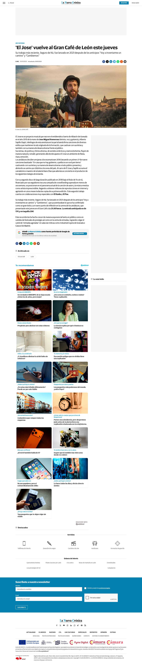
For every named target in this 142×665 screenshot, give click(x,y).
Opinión (104, 632)
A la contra (70, 563)
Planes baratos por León (53, 563)
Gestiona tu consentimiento (100, 636)
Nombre (18, 586)
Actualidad (30, 632)
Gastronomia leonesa (33, 563)
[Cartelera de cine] (73, 544)
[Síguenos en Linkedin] (71, 625)
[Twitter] (107, 61)
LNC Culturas (20, 43)
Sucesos (52, 632)
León (32, 256)
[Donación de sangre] (49, 544)
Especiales (82, 632)
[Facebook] (103, 61)
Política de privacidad (48, 636)
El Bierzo (42, 632)
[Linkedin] (110, 61)
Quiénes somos (76, 636)
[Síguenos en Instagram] (67, 625)
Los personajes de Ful (33, 568)
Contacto (87, 636)
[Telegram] (114, 61)
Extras (113, 632)
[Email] (125, 61)
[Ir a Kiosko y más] (78, 625)
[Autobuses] (94, 544)
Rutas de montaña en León (87, 563)
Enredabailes (111, 563)
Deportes (93, 632)
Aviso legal (36, 636)
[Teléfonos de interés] (24, 544)
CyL (60, 632)
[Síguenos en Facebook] (57, 625)
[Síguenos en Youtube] (64, 625)
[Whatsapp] (117, 61)
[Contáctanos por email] (81, 625)
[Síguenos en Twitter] (60, 625)
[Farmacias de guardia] (117, 544)
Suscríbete (22, 607)
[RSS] (85, 625)
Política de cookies (64, 636)
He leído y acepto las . (98, 588)
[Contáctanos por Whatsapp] (74, 625)
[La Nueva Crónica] (71, 622)
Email (17, 595)
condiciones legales (104, 588)
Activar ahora (79, 233)
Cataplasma (111, 568)
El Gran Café (21, 256)
